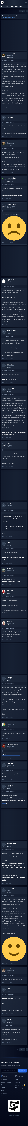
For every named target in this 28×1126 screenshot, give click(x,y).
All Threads (4, 1079)
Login (16, 1079)
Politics (3, 1087)
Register (17, 1082)
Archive (8, 15)
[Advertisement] (14, 35)
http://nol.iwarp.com (9, 379)
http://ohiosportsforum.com (11, 998)
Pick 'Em (3, 1096)
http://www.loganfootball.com (12, 581)
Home (3, 15)
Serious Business (16, 15)
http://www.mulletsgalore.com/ (12, 195)
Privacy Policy (19, 1088)
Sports (3, 1085)
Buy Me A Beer (20, 1085)
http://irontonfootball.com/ (11, 755)
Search (23, 1070)
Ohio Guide (4, 1093)
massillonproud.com (8, 297)
